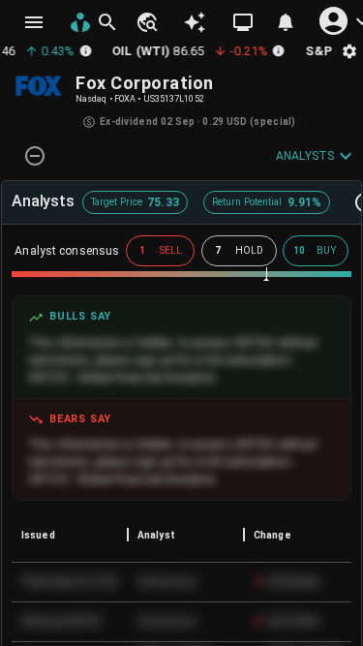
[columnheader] (70, 535)
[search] (107, 22)
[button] (146, 22)
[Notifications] (285, 22)
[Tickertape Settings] (349, 51)
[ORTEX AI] (194, 22)
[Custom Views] (243, 22)
